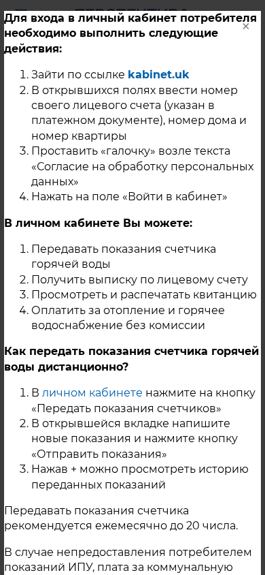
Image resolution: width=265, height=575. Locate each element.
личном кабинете (92, 392)
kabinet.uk (159, 74)
